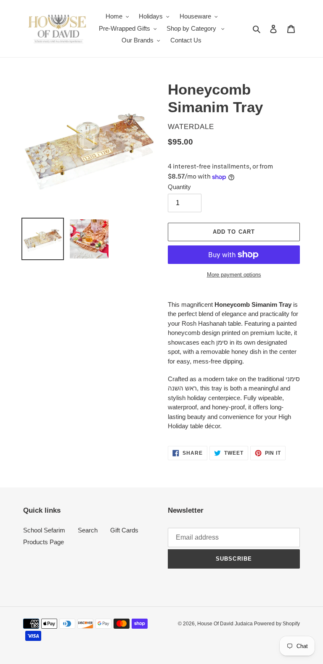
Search (88, 530)
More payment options (234, 274)
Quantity (179, 186)
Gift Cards (124, 530)
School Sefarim (44, 530)
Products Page (43, 541)
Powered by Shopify (277, 624)
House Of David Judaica (225, 624)
